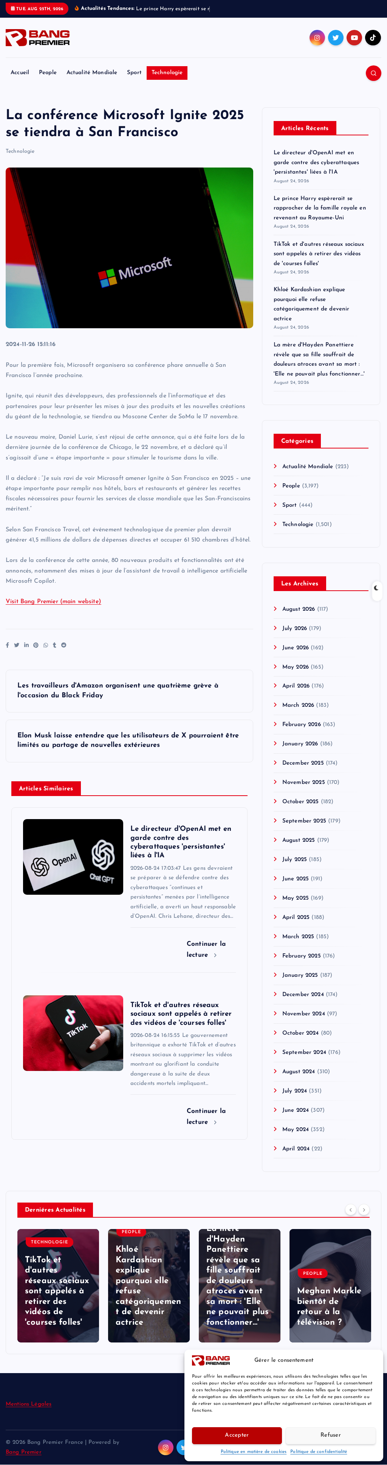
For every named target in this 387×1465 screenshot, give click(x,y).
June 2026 (295, 657)
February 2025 (301, 965)
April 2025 (296, 926)
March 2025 (298, 945)
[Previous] (350, 1218)
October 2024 (300, 1042)
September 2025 (304, 830)
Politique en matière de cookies (254, 1451)
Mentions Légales (28, 1413)
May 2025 (295, 907)
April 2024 (296, 1158)
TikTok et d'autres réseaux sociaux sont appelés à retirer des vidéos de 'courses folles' (319, 262)
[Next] (364, 1218)
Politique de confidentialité (318, 1451)
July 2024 (294, 1100)
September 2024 (304, 1061)
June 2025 (295, 888)
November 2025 (303, 791)
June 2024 (295, 1119)
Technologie (167, 81)
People (48, 81)
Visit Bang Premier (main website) (53, 610)
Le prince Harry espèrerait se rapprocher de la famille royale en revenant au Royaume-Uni (320, 217)
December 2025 (303, 772)
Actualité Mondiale (92, 81)
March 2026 (298, 714)
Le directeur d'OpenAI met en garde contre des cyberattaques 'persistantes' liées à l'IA (316, 171)
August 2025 (298, 849)
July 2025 (294, 868)
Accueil (20, 81)
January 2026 (300, 753)
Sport (134, 81)
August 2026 (298, 618)
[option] (58, 1294)
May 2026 (295, 676)
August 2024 (298, 1080)
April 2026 (296, 695)
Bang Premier (24, 1461)
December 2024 (303, 1003)
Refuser (330, 1435)
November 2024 (303, 1023)
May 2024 (295, 1138)
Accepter (237, 1435)
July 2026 (294, 637)
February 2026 (301, 734)
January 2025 (300, 984)
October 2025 (300, 810)
